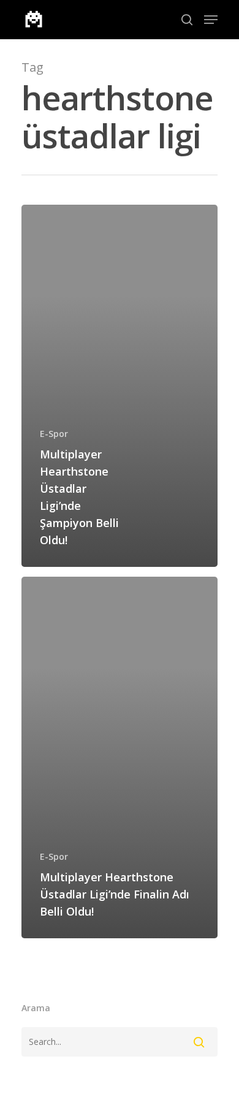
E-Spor (54, 433)
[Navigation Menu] (211, 19)
